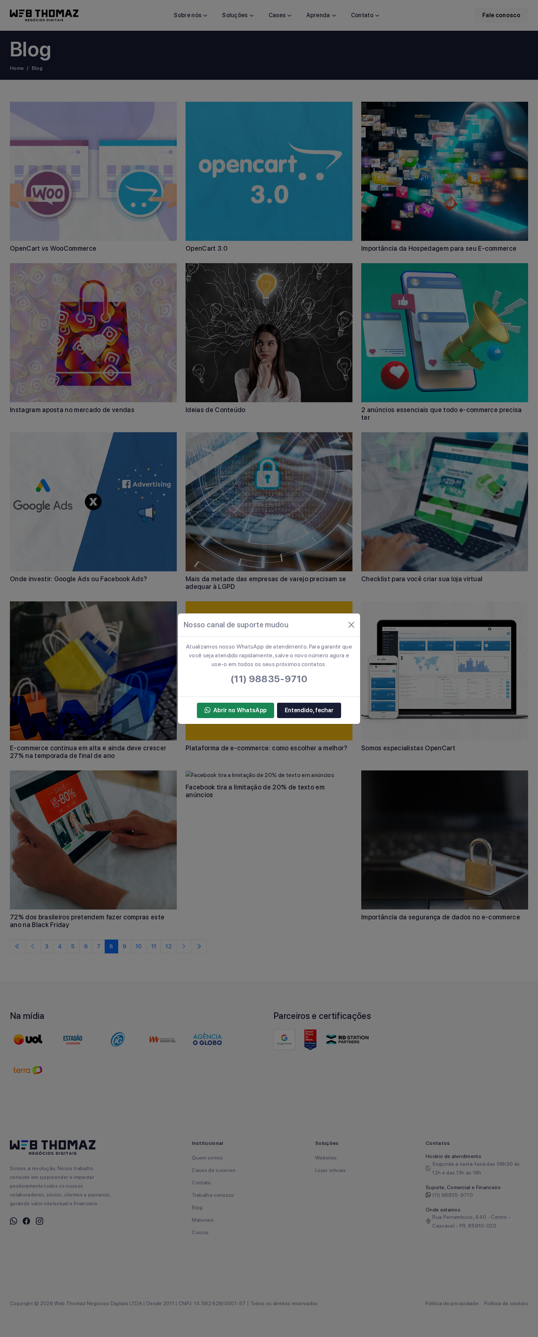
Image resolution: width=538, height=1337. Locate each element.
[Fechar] (351, 625)
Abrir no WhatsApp (239, 710)
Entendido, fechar (309, 710)
